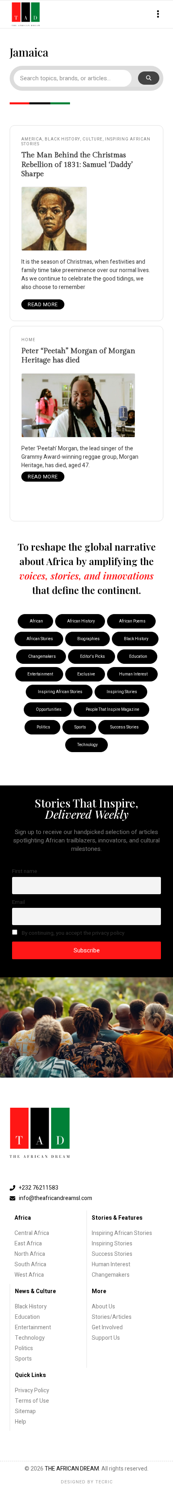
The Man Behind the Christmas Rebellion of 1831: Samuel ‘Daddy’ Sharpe (77, 164)
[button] (157, 14)
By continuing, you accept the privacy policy (72, 933)
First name (24, 871)
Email (18, 902)
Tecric (104, 1482)
